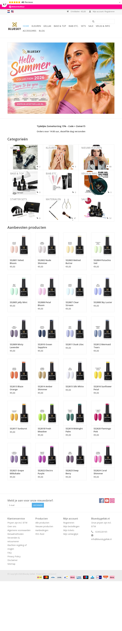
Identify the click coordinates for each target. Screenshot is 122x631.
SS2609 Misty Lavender (16, 346)
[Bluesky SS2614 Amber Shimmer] (47, 371)
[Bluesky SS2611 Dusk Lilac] (75, 329)
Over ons (11, 526)
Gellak (47, 26)
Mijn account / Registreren (103, 11)
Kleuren (36, 26)
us (12, 11)
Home (26, 26)
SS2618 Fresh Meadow (44, 430)
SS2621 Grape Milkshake (17, 472)
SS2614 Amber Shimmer (45, 388)
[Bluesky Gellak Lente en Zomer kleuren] (61, 78)
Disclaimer (12, 560)
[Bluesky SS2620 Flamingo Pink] (103, 413)
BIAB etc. (73, 26)
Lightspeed (51, 574)
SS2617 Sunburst (18, 428)
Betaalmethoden (15, 534)
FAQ (9, 552)
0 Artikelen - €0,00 (78, 11)
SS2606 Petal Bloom (44, 304)
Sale (90, 26)
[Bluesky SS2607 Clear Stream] (75, 287)
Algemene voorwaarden (18, 530)
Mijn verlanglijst (70, 534)
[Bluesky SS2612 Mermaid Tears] (103, 329)
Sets (83, 26)
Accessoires (29, 30)
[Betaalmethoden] (39, 577)
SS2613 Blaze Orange (16, 388)
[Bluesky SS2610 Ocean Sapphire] (47, 329)
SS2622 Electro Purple (45, 472)
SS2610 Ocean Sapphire (45, 346)
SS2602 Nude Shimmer (44, 262)
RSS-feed (39, 534)
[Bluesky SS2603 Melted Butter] (75, 245)
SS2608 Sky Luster (103, 302)
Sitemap (11, 563)
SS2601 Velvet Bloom (17, 262)
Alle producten (42, 522)
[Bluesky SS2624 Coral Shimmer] (103, 455)
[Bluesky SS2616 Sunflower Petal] (103, 371)
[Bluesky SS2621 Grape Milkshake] (19, 455)
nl (8, 11)
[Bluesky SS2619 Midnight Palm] (75, 413)
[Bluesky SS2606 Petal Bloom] (47, 287)
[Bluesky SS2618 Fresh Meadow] (47, 413)
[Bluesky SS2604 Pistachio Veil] (103, 245)
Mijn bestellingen (71, 526)
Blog (42, 30)
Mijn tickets (68, 530)
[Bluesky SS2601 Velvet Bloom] (19, 245)
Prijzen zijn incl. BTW (17, 522)
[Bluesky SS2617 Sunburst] (19, 413)
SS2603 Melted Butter (73, 262)
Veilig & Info (103, 26)
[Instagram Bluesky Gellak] (112, 500)
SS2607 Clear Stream (72, 304)
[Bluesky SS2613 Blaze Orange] (19, 371)
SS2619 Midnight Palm (74, 430)
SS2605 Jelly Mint (18, 302)
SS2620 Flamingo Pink (102, 430)
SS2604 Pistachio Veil (102, 262)
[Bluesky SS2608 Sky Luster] (103, 287)
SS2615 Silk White (75, 386)
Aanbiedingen (41, 530)
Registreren (68, 522)
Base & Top (60, 26)
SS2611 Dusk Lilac (75, 344)
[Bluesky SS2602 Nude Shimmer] (47, 245)
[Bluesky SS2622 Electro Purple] (47, 455)
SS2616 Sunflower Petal (103, 388)
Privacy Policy (14, 556)
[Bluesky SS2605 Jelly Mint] (19, 287)
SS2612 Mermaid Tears (102, 346)
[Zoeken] (93, 21)
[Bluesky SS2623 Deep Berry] (75, 455)
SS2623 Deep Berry (72, 472)
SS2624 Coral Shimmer (100, 472)
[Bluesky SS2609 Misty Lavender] (19, 329)
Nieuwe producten (44, 526)
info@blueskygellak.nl (101, 539)
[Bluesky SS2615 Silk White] (75, 371)
